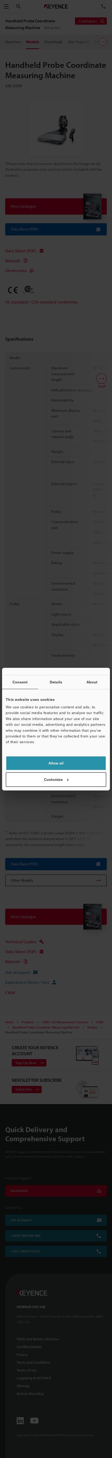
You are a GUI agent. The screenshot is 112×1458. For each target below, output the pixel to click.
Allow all (56, 763)
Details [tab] (56, 682)
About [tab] (92, 682)
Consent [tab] (20, 682)
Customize (53, 779)
